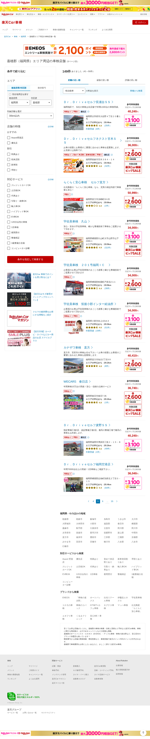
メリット (29, 29)
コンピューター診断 (20, 248)
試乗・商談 (56, 666)
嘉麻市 (65, 528)
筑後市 (79, 532)
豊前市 (93, 537)
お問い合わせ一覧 (30, 713)
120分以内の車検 (19, 222)
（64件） (107, 488)
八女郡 (121, 542)
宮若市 (79, 542)
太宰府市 (66, 532)
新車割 (14, 165)
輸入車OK (15, 206)
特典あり (15, 154)
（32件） (107, 166)
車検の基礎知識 (59, 29)
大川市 (135, 519)
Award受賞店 (17, 137)
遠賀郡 (107, 523)
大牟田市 (80, 523)
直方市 (65, 537)
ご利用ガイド (43, 29)
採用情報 (119, 674)
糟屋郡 (135, 523)
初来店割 (15, 159)
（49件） (107, 448)
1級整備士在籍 (18, 243)
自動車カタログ (79, 679)
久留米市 (94, 528)
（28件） (107, 288)
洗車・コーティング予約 (104, 670)
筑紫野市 (108, 532)
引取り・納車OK (19, 201)
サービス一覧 (12, 713)
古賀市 (107, 528)
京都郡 (135, 537)
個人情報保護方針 (123, 670)
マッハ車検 (123, 605)
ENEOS (65, 597)
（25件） (107, 125)
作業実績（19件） (94, 331)
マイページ (16, 29)
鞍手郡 (79, 528)
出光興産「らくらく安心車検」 (137, 608)
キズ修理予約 (78, 670)
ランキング (92, 29)
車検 (15, 37)
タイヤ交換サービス (102, 675)
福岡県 (23, 37)
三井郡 (107, 537)
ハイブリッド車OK (20, 211)
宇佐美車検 (137, 597)
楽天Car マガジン (59, 679)
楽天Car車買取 (100, 666)
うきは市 (122, 519)
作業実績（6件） (93, 129)
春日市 (121, 523)
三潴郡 (121, 537)
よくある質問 (107, 29)
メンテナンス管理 (59, 675)
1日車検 (15, 227)
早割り (14, 170)
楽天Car (7, 37)
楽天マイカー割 (58, 683)
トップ (5, 29)
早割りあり (137, 559)
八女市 (135, 542)
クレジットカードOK (21, 185)
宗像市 (93, 542)
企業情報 (119, 665)
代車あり (15, 196)
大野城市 (66, 523)
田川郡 (121, 528)
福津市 (79, 537)
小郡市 (93, 523)
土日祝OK (15, 190)
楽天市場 (143, 14)
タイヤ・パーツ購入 (81, 675)
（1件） (106, 206)
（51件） (107, 327)
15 (112, 501)
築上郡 (121, 532)
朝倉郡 (65, 519)
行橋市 (65, 546)
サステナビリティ (48, 713)
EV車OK (15, 217)
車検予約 (55, 670)
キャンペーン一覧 (77, 29)
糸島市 (107, 519)
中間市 (135, 532)
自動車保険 (98, 679)
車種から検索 (136, 91)
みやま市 (66, 542)
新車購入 (76, 666)
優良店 (14, 143)
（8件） (106, 366)
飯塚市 (93, 519)
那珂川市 (94, 532)
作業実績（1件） (93, 452)
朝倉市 (79, 519)
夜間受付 (15, 232)
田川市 (135, 528)
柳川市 (107, 542)
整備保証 (15, 238)
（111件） (107, 247)
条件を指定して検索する (30, 259)
